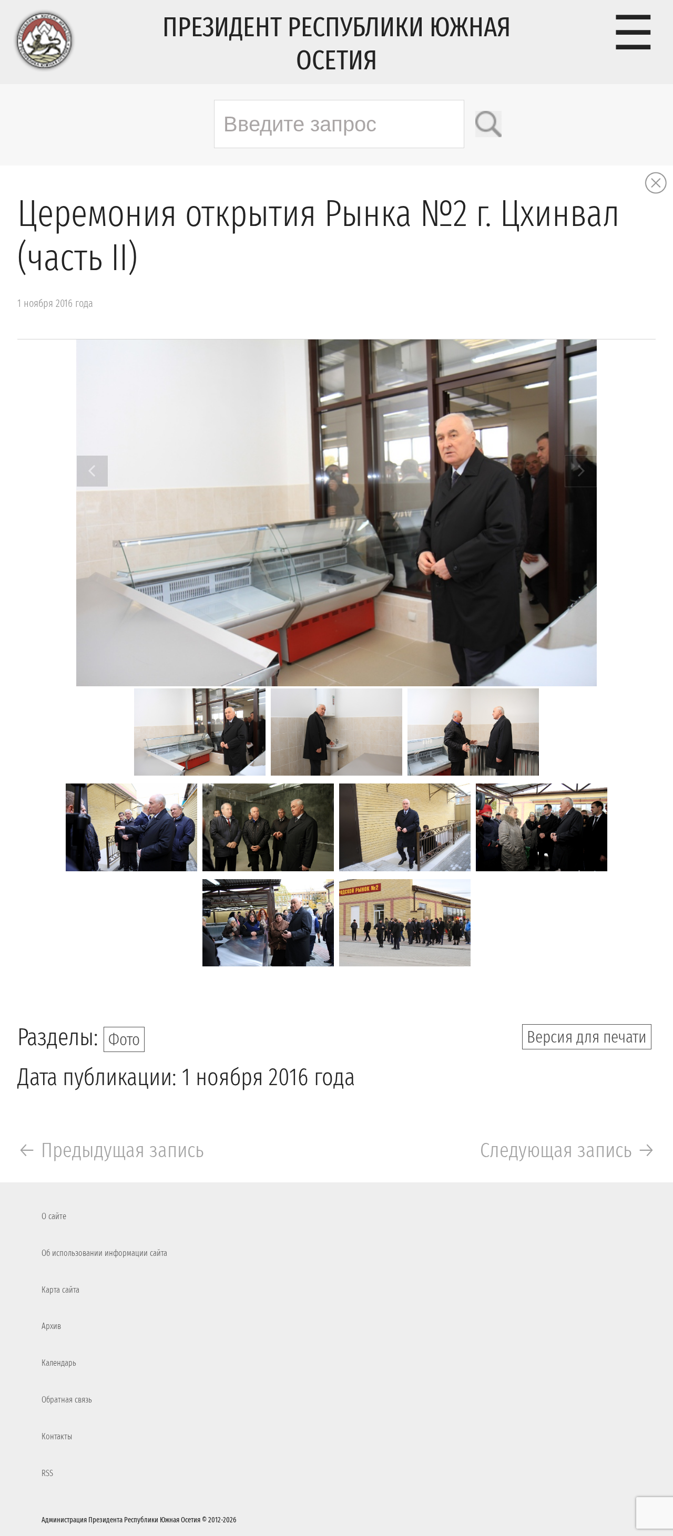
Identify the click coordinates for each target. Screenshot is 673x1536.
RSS (47, 1473)
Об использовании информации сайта (104, 1253)
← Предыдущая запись (110, 1150)
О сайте (54, 1216)
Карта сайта (60, 1290)
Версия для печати (587, 1037)
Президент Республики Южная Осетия (336, 44)
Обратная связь (67, 1400)
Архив (51, 1326)
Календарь (59, 1363)
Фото (124, 1039)
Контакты (57, 1436)
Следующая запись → (568, 1150)
